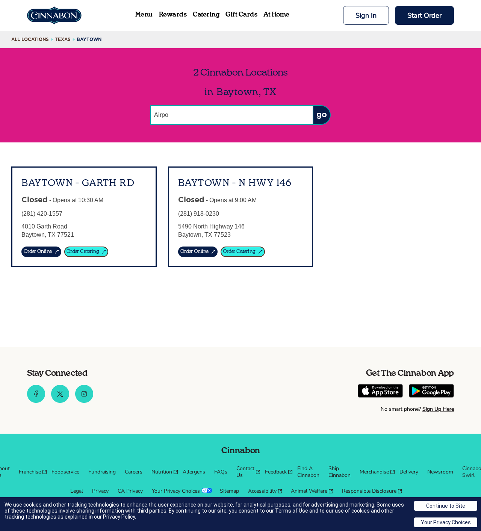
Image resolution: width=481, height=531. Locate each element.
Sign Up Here (438, 409)
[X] (60, 401)
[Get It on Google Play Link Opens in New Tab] (431, 391)
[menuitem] (30, 472)
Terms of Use (291, 511)
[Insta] (84, 401)
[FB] (36, 401)
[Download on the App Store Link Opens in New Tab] (380, 391)
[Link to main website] (54, 15)
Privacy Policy (119, 517)
